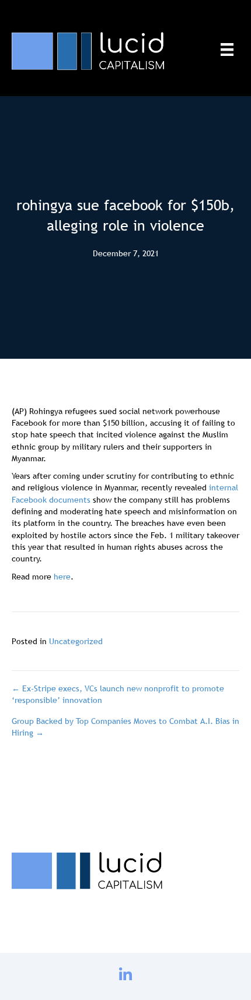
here (62, 576)
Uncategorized (76, 641)
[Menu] (227, 49)
